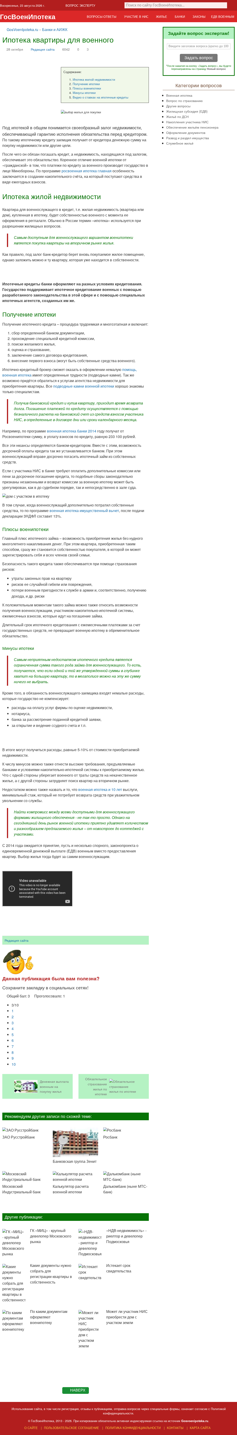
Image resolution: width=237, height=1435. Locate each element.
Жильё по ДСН (177, 116)
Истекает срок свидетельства (118, 1268)
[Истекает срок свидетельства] (90, 1272)
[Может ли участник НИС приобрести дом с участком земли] (90, 1329)
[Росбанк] (126, 1130)
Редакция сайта (43, 49)
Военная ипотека (179, 95)
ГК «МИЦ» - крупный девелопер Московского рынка (50, 1236)
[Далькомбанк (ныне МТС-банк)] (126, 1176)
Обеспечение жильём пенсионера (192, 127)
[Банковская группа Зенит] (75, 1142)
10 (14, 1064)
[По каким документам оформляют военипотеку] (13, 1321)
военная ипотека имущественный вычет (84, 510)
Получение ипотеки (86, 84)
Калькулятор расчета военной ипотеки (71, 1189)
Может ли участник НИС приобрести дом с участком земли (127, 1317)
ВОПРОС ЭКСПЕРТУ (80, 5)
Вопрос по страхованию (184, 100)
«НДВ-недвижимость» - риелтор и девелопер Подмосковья (126, 1236)
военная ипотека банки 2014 (71, 431)
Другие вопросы (178, 105)
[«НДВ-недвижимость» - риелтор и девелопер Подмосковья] (90, 1243)
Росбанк (110, 1137)
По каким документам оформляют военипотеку (48, 1317)
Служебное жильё (179, 143)
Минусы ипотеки (84, 92)
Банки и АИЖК (54, 29)
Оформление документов (185, 132)
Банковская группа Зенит (75, 1161)
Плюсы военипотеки (87, 88)
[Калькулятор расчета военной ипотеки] (75, 1176)
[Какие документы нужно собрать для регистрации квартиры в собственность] (13, 1283)
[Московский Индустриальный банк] (25, 1176)
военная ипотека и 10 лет (100, 789)
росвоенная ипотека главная (87, 170)
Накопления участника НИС (187, 121)
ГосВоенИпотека (27, 16)
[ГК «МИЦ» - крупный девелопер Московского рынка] (13, 1243)
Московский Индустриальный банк (21, 1189)
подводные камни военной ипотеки (83, 386)
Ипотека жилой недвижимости (94, 79)
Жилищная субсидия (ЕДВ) (187, 111)
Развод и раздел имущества (187, 137)
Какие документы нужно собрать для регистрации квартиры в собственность (51, 1274)
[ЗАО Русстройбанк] (25, 1130)
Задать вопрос (198, 58)
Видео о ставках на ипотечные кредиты (100, 97)
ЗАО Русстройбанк (18, 1137)
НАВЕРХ (77, 1390)
